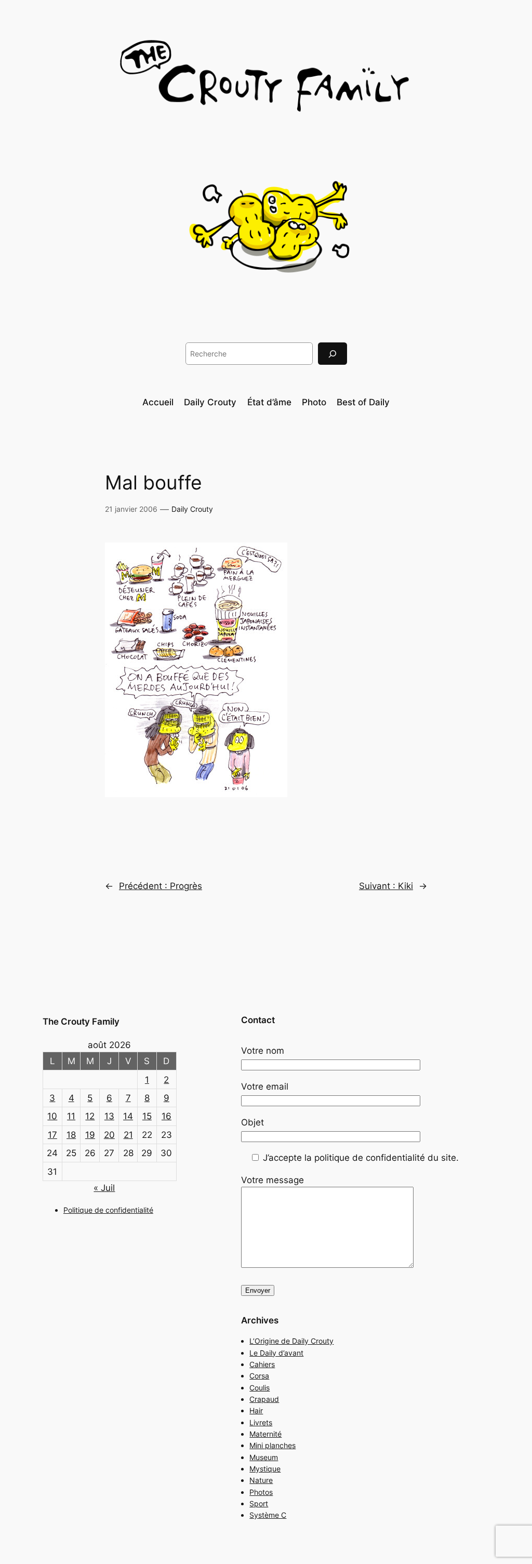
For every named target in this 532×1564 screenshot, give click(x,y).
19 (90, 1135)
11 (71, 1116)
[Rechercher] (332, 353)
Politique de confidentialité (108, 1209)
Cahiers (262, 1364)
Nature (261, 1480)
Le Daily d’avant (276, 1352)
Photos (261, 1492)
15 (147, 1116)
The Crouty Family (81, 1021)
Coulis (259, 1387)
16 (166, 1116)
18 (71, 1135)
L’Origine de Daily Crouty (291, 1340)
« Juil (104, 1188)
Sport (258, 1503)
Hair (256, 1410)
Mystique (265, 1468)
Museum (263, 1457)
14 (128, 1116)
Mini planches (272, 1445)
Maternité (265, 1433)
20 (109, 1135)
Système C (267, 1514)
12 (90, 1116)
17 (52, 1135)
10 (52, 1116)
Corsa (259, 1375)
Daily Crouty (192, 509)
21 (128, 1135)
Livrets (260, 1422)
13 (109, 1116)
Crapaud (264, 1399)
